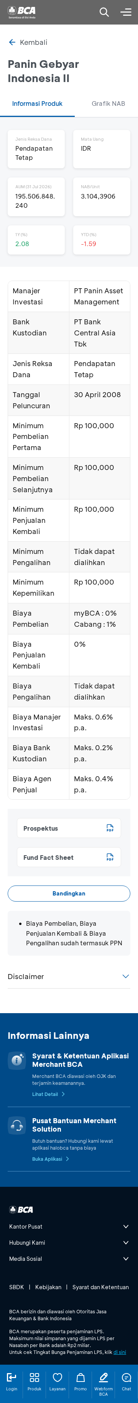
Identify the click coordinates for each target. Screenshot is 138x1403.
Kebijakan (48, 1287)
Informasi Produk (37, 103)
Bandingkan (69, 893)
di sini (119, 1352)
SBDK (16, 1287)
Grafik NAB (108, 103)
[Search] (104, 12)
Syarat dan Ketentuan (100, 1287)
